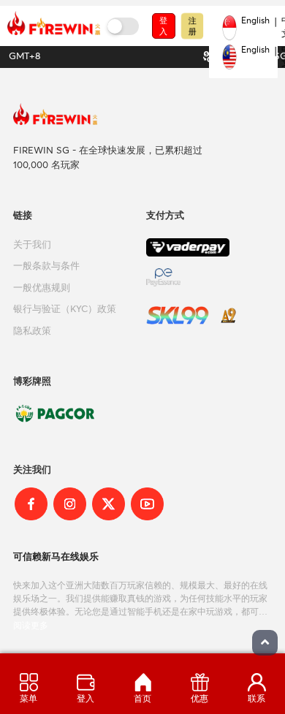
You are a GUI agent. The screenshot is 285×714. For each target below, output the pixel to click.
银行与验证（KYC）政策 (64, 309)
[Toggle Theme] (123, 26)
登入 (163, 26)
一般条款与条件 (46, 266)
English (255, 21)
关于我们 (32, 245)
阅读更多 (30, 625)
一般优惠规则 (41, 288)
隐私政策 (32, 331)
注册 (192, 25)
